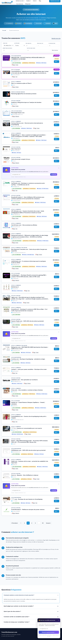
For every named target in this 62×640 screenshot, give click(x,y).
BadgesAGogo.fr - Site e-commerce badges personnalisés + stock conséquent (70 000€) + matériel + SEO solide (28, 135)
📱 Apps (55, 23)
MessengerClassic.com (17, 112)
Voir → (56, 61)
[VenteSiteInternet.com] (7, 2)
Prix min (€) (28, 43)
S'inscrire (27, 4)
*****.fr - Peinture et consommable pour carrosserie (26, 428)
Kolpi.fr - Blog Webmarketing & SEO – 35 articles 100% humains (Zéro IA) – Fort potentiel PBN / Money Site (29, 441)
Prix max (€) (40, 43)
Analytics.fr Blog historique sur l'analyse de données (26, 102)
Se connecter (19, 4)
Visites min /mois (31, 48)
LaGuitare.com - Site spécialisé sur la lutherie (24, 379)
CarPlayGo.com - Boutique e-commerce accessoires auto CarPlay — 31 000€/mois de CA (28, 184)
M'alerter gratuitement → (49, 632)
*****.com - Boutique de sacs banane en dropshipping (26, 499)
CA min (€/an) (52, 43)
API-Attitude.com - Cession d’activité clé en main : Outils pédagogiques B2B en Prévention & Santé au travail (27, 211)
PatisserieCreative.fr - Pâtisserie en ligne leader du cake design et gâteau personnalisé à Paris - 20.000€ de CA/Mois (29, 236)
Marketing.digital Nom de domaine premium (23, 93)
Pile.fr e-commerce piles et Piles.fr (21, 83)
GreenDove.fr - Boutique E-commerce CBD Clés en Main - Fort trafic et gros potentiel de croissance (29, 310)
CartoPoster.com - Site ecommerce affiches (24, 225)
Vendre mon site (56, 38)
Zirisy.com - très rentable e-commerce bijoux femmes (27, 390)
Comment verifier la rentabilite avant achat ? (16, 616)
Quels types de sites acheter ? (12, 611)
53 (42, 523)
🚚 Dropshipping (28, 23)
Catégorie (16, 43)
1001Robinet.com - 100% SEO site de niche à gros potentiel (28, 450)
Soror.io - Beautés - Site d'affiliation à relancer (24, 475)
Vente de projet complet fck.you (20, 159)
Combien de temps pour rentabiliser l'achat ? (16, 622)
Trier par (5, 43)
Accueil (4, 30)
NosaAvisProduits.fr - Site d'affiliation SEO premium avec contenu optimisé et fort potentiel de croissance (27, 198)
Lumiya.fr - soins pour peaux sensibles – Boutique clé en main (29, 369)
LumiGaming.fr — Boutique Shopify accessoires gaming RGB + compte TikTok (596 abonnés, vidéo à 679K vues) (28, 275)
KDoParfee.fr (15, 287)
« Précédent (14, 523)
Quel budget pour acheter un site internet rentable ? (19, 606)
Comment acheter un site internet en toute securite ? (19, 595)
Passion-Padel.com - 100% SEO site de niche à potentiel (27, 321)
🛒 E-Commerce (9, 23)
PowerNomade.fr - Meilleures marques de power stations (27, 509)
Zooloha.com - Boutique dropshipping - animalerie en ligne (28, 359)
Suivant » (48, 523)
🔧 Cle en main (38, 23)
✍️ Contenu (18, 23)
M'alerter (53, 174)
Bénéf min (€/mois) (7, 48)
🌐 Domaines (47, 23)
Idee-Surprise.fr (16, 149)
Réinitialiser (55, 50)
